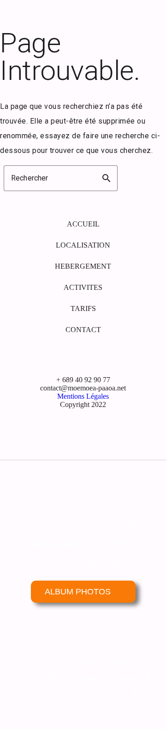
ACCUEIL (83, 224)
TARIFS (83, 308)
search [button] (106, 178)
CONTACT (83, 329)
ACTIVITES (83, 287)
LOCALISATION (83, 245)
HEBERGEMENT (83, 266)
